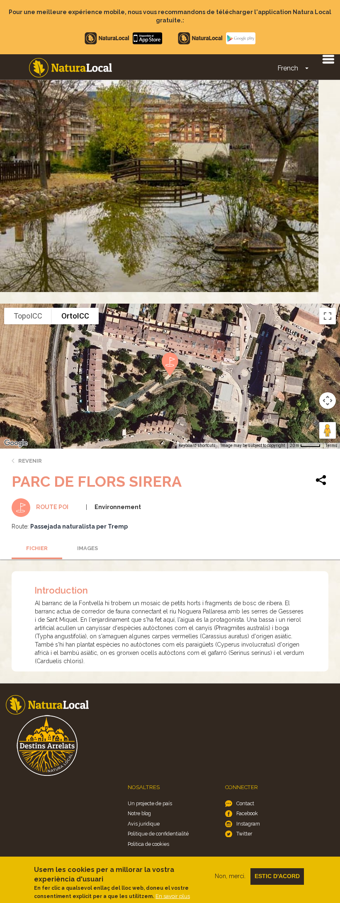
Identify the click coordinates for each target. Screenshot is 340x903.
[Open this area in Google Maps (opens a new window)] (15, 443)
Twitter (244, 834)
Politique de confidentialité (158, 834)
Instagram (248, 824)
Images (87, 548)
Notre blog (139, 813)
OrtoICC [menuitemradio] (75, 315)
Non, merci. (230, 876)
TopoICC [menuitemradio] (28, 315)
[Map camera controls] (327, 400)
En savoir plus (172, 896)
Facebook (247, 813)
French (287, 68)
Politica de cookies (148, 844)
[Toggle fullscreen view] (327, 316)
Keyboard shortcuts (197, 445)
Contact (245, 803)
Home (70, 67)
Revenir (30, 461)
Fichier (37, 548)
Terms (331, 445)
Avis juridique (144, 824)
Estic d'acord (277, 876)
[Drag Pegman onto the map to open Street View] (327, 430)
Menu (328, 59)
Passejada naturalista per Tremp (79, 526)
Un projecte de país (150, 803)
